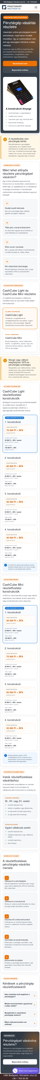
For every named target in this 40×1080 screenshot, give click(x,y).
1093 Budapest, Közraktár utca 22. (14, 2)
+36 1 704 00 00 (32, 2)
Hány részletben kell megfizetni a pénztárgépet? (17, 995)
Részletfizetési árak (20, 63)
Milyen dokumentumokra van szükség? (16, 1023)
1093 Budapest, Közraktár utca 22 (20, 1075)
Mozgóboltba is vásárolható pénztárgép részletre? (15, 1014)
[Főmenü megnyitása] (35, 7)
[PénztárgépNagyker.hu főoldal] (12, 7)
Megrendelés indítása (20, 70)
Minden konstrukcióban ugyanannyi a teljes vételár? (18, 1004)
